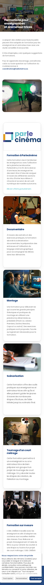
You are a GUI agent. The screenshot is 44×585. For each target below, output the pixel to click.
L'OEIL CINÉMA (17, 3)
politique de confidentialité (26, 574)
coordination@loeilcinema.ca (15, 69)
